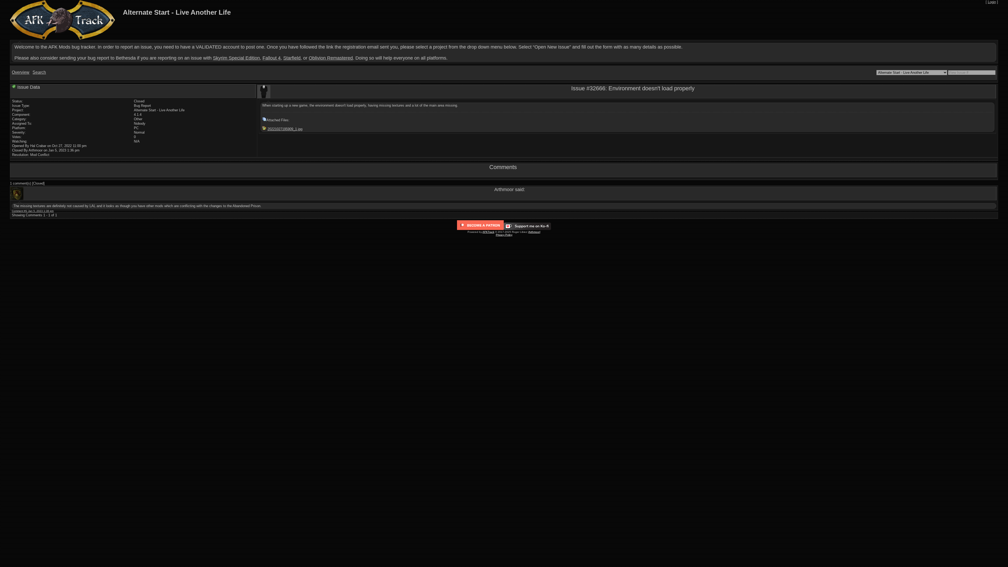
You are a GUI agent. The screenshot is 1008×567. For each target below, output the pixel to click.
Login (992, 2)
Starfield (292, 58)
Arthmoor (534, 231)
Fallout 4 (271, 58)
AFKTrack (488, 231)
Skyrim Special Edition (236, 58)
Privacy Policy (504, 234)
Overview (20, 72)
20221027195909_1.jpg (284, 129)
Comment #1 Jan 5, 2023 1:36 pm (33, 210)
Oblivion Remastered (331, 58)
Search (39, 72)
